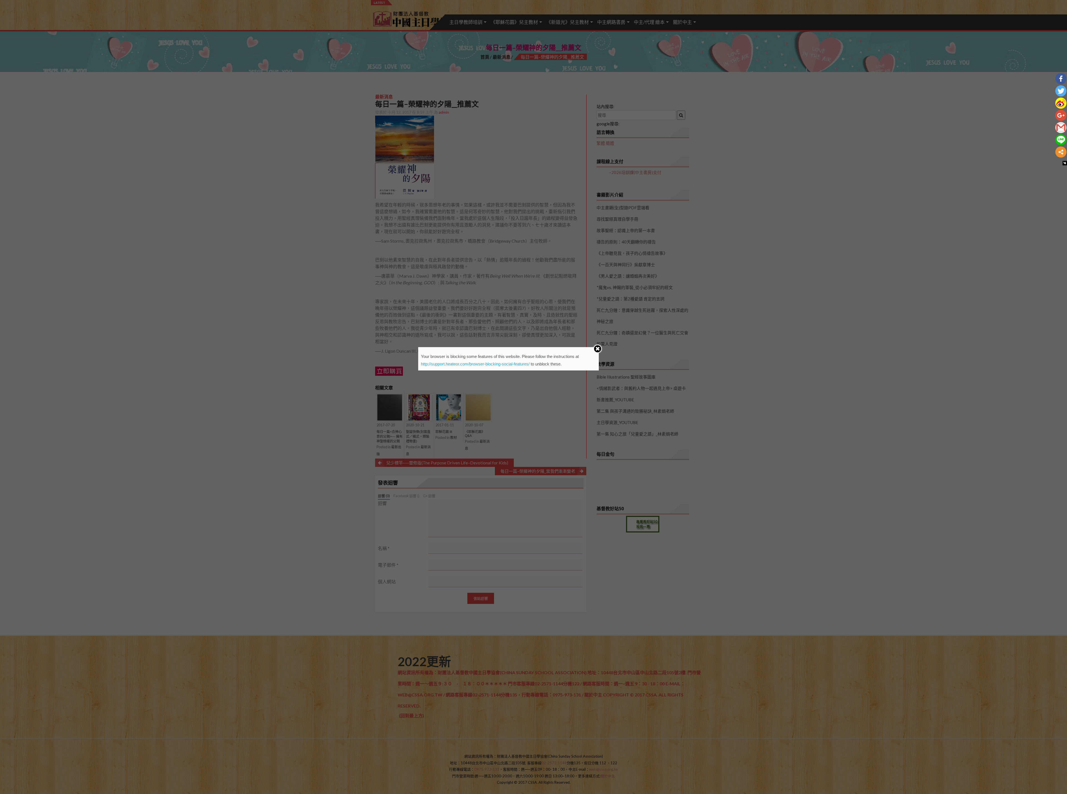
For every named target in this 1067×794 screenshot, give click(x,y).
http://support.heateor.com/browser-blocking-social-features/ (475, 364)
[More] (1060, 152)
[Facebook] (1060, 78)
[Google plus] (1060, 115)
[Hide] (1065, 163)
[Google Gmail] (1060, 127)
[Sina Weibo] (1060, 103)
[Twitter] (1060, 90)
